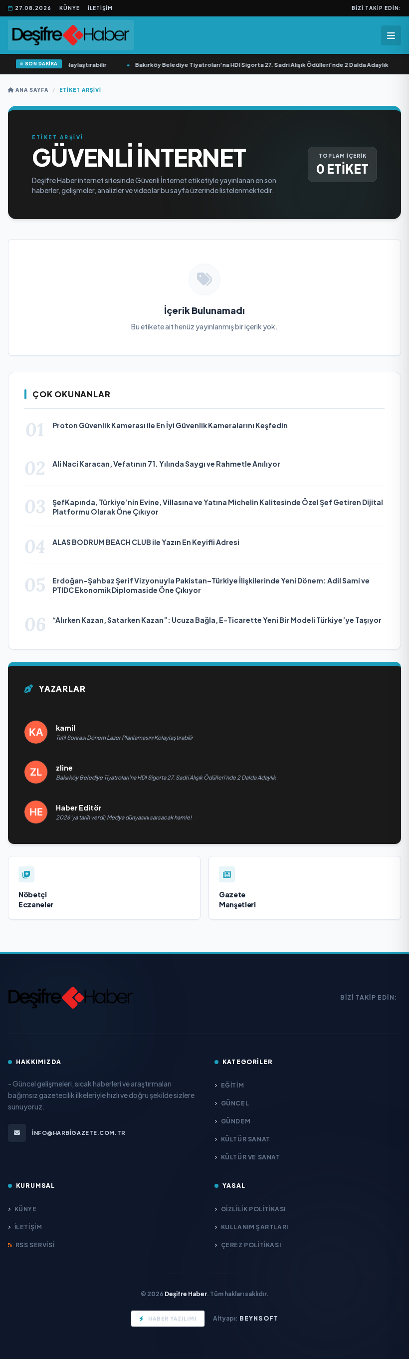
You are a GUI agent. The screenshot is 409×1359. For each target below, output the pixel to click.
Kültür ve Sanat (250, 1157)
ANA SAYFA (31, 90)
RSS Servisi (34, 1245)
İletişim (100, 8)
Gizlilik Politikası (253, 1209)
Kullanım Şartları (254, 1227)
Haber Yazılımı (172, 1319)
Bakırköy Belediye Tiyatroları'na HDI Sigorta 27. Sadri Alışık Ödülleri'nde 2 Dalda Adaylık (245, 64)
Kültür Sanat (245, 1139)
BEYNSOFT (259, 1318)
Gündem (235, 1121)
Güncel (235, 1103)
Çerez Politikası (251, 1245)
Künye (69, 8)
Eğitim (232, 1085)
